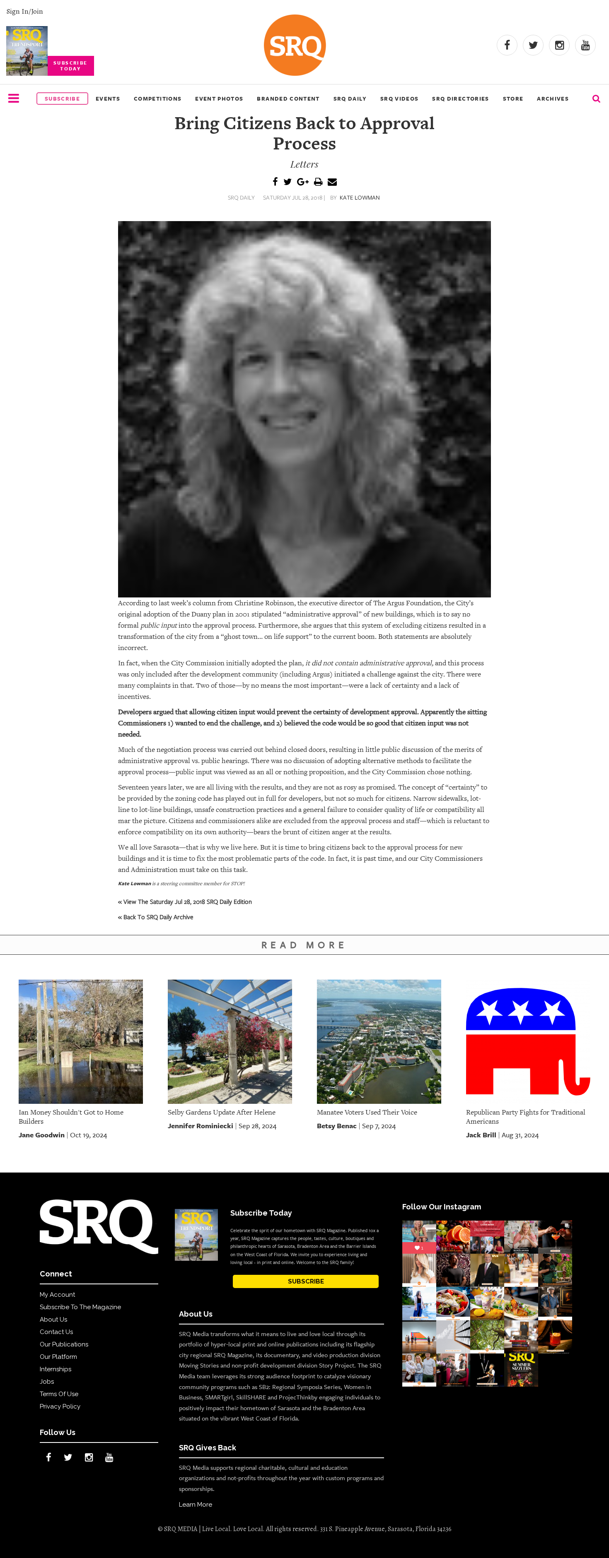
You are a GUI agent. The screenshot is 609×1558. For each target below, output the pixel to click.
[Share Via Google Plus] (303, 182)
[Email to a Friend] (332, 182)
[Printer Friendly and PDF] (318, 182)
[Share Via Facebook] (275, 182)
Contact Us (56, 1332)
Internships (55, 1369)
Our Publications (64, 1344)
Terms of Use (59, 1394)
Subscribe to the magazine (80, 1307)
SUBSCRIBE (306, 1281)
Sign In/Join (24, 11)
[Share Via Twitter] (287, 182)
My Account (57, 1294)
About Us (53, 1319)
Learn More (195, 1504)
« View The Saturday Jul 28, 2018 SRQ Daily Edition (185, 901)
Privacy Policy (60, 1406)
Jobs (47, 1381)
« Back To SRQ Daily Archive (155, 917)
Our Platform (58, 1357)
